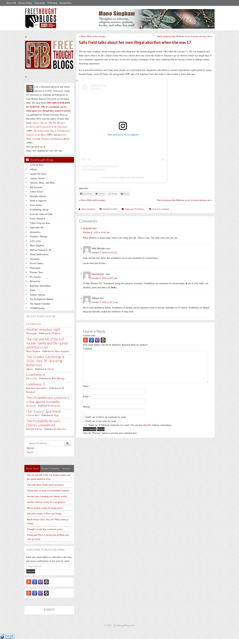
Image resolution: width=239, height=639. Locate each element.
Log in (30, 452)
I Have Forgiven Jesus (40, 223)
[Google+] (28, 581)
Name (86, 386)
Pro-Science (35, 276)
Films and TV (131, 208)
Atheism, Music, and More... (43, 182)
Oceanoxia (35, 258)
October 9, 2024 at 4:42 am (104, 252)
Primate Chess (36, 272)
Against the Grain (38, 173)
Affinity (33, 169)
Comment (87, 348)
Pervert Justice (36, 263)
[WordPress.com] (46, 581)
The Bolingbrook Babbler (41, 299)
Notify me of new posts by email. (101, 421)
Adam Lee (61, 428)
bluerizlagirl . (98, 274)
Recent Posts (65, 2)
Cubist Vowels (36, 191)
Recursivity (35, 281)
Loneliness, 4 (35, 374)
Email (86, 396)
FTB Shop (52, 2)
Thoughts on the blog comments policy (45, 529)
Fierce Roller (36, 205)
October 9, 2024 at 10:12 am (105, 302)
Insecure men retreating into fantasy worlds (47, 496)
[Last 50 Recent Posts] (33, 324)
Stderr (33, 290)
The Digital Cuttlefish (40, 303)
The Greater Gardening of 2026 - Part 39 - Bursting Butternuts (45, 361)
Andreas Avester (37, 178)
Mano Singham (37, 245)
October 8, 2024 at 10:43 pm (96, 232)
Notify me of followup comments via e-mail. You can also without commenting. (130, 424)
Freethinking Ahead (39, 209)
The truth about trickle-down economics (45, 484)
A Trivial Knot (37, 164)
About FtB (11, 2)
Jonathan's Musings (38, 236)
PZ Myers (56, 333)
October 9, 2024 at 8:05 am (104, 278)
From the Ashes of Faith (41, 214)
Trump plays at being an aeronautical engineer (48, 490)
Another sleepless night (43, 329)
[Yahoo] (40, 581)
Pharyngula (35, 267)
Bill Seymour (36, 187)
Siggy (56, 415)
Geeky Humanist (37, 218)
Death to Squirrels (38, 200)
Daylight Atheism (38, 196)
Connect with (89, 335)
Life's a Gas (35, 240)
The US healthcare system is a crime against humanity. (47, 400)
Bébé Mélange (58, 378)
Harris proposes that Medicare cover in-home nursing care (183, 36)
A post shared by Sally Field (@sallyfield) (123, 177)
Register (30, 447)
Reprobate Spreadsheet (40, 285)
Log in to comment (161, 208)
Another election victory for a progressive (46, 502)
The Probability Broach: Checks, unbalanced (43, 423)
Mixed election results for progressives (44, 507)
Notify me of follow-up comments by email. (106, 417)
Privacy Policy (25, 2)
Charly (50, 368)
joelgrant (87, 228)
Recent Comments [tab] (50, 468)
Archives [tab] (66, 468)
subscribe (147, 424)
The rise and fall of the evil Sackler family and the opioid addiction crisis (47, 343)
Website (86, 406)
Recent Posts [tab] (32, 468)
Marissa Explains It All (40, 249)
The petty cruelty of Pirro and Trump (44, 513)
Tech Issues (40, 2)
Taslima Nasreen (37, 294)
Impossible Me (36, 227)
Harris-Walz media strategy (93, 36)
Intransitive (35, 232)
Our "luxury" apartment (43, 411)
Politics (141, 208)
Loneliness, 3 (35, 384)
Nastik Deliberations (39, 254)
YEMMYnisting (37, 308)
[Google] (34, 581)
